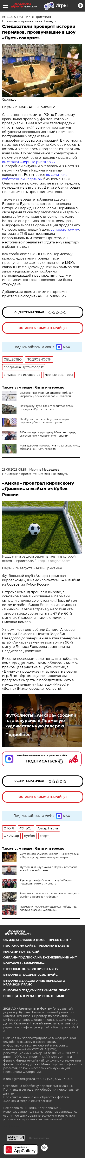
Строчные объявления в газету (30, 969)
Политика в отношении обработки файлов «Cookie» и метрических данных (36, 1099)
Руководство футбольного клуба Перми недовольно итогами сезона (46, 882)
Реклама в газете (54, 946)
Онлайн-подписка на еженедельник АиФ (40, 957)
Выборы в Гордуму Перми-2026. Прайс (36, 990)
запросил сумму (65, 229)
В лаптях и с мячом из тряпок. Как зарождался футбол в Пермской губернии (49, 895)
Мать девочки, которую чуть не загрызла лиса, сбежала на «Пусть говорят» (50, 447)
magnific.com (60, 561)
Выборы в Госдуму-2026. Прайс (30, 975)
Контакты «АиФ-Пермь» (24, 963)
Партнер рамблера (39, 1138)
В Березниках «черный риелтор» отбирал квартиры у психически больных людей (46, 394)
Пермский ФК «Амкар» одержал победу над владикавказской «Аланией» (48, 908)
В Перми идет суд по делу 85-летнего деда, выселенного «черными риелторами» (48, 434)
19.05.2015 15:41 (12, 17)
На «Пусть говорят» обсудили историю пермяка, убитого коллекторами (45, 421)
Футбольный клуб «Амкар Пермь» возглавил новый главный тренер (49, 869)
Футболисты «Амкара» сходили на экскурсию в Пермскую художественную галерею (40, 720)
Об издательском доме (24, 940)
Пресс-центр (60, 940)
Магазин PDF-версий (21, 952)
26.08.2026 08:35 (14, 469)
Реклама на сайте (19, 946)
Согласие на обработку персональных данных (38, 1086)
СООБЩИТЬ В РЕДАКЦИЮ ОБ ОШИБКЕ (34, 996)
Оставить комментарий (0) (43, 328)
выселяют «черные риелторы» (28, 162)
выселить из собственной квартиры (34, 177)
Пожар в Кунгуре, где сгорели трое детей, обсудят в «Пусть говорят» (47, 407)
